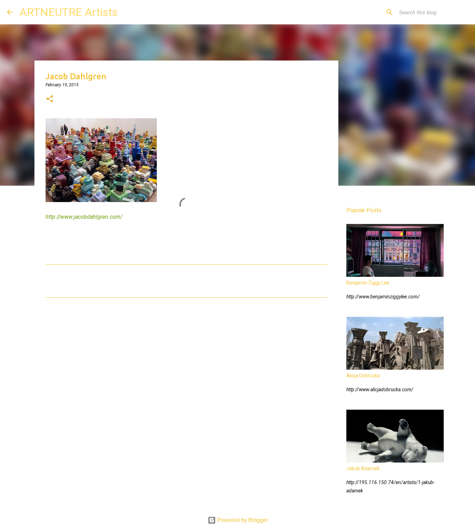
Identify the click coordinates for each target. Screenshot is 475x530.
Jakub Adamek (363, 468)
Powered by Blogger (242, 520)
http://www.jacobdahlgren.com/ (84, 217)
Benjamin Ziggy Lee (367, 283)
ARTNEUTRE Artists (68, 12)
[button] (50, 99)
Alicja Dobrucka (363, 375)
